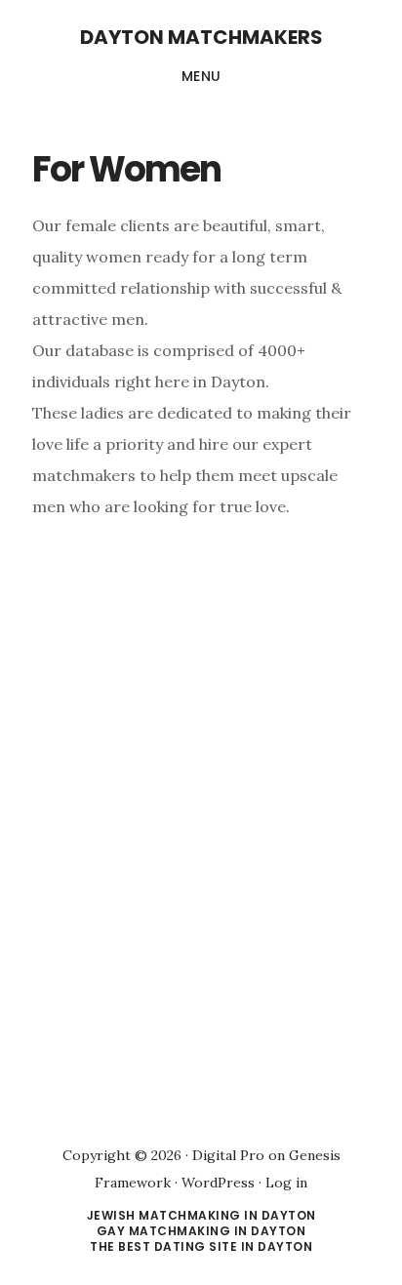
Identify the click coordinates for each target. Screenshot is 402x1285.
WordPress (218, 1182)
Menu (201, 76)
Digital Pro (228, 1155)
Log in (286, 1182)
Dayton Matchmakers (201, 37)
